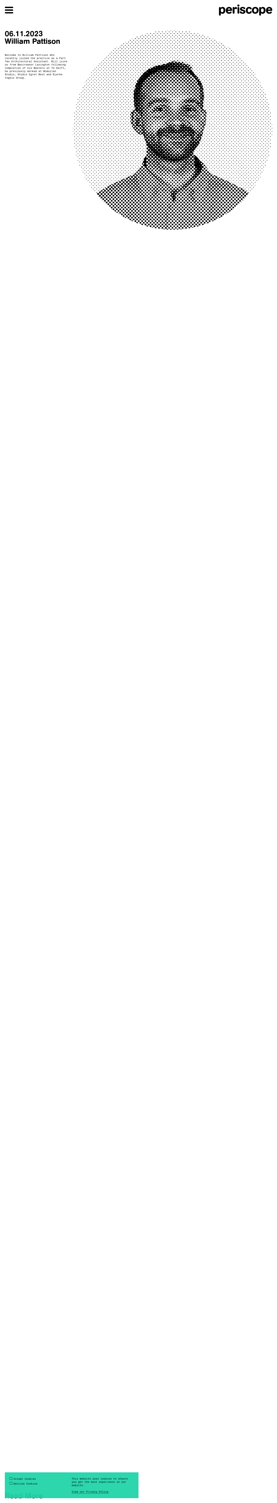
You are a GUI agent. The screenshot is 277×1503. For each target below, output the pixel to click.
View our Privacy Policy (90, 1491)
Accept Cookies (24, 1478)
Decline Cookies (25, 1483)
